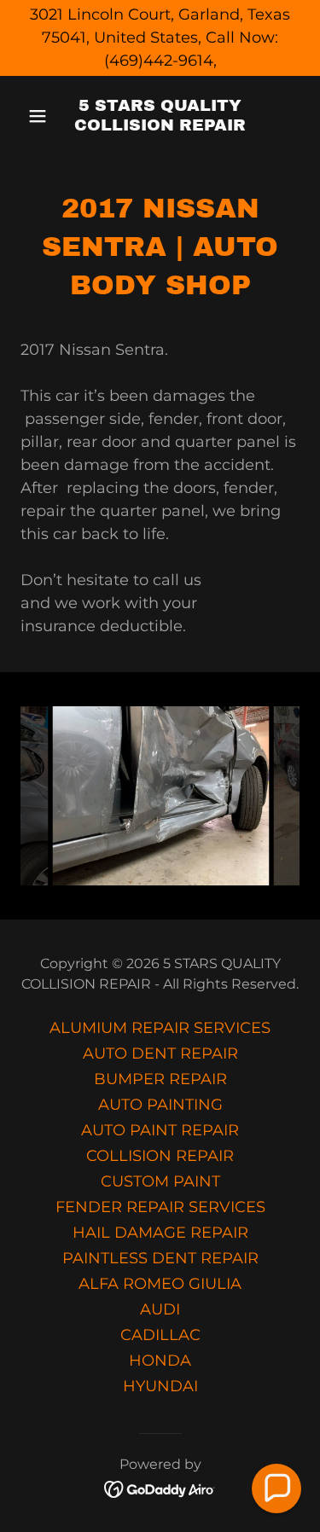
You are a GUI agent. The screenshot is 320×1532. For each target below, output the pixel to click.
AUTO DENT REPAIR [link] (160, 1053)
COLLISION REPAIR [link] (160, 1155)
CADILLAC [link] (160, 1335)
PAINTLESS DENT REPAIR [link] (160, 1258)
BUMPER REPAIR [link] (160, 1079)
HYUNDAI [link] (160, 1386)
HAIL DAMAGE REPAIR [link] (160, 1232)
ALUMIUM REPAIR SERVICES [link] (160, 1027)
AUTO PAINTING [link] (160, 1104)
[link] (160, 125)
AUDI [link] (160, 1309)
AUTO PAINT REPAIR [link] (160, 1130)
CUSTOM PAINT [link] (160, 1181)
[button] (41, 116)
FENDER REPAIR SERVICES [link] (160, 1207)
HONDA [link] (160, 1360)
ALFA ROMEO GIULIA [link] (160, 1283)
